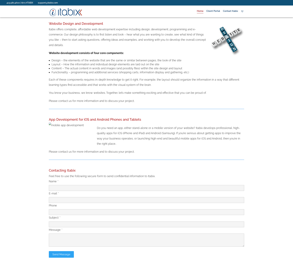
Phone (53, 205)
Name (53, 181)
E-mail (54, 193)
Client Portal (213, 11)
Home (200, 11)
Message (55, 229)
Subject (54, 217)
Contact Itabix (230, 11)
